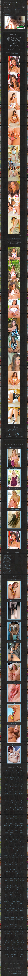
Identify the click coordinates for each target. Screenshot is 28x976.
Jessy (5, 850)
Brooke (6, 800)
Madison (6, 887)
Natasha (21, 906)
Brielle (7, 798)
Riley (5, 919)
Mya (17, 903)
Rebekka (7, 917)
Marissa (16, 892)
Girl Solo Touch (7, 12)
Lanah (22, 869)
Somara (7, 933)
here (16, 53)
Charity (15, 807)
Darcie (16, 816)
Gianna (17, 828)
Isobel (6, 839)
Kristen (21, 864)
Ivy (13, 839)
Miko (22, 899)
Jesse (17, 848)
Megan (6, 896)
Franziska (7, 828)
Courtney (17, 811)
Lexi (23, 873)
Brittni (20, 798)
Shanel (16, 929)
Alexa (22, 772)
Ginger (21, 828)
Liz (23, 880)
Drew (6, 821)
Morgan (12, 903)
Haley (21, 830)
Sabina (11, 922)
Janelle (20, 841)
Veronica (17, 951)
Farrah (14, 825)
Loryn (9, 883)
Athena (6, 789)
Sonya (11, 933)
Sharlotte (21, 929)
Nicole (13, 908)
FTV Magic (6, 13)
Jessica (22, 848)
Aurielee (22, 789)
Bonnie (16, 795)
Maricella (22, 890)
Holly (5, 837)
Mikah (14, 899)
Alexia (13, 775)
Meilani (11, 896)
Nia (5, 908)
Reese (12, 917)
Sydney (11, 940)
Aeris (21, 770)
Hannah (16, 832)
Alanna (14, 772)
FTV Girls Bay (18, 13)
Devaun (16, 818)
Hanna (11, 832)
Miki (19, 899)
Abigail (7, 770)
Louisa (14, 883)
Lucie (18, 883)
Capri (12, 802)
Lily (22, 878)
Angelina (12, 782)
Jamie (15, 841)
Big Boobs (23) (7, 570)
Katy (16, 857)
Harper (6, 834)
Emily (5, 823)
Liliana (10, 878)
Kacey (14, 853)
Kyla (11, 867)
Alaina (5, 772)
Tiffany (18, 945)
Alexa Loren (8, 775)
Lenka (14, 873)
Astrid (21, 786)
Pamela (16, 912)
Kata (18, 855)
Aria (18, 784)
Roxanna (18, 919)
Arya (7, 786)
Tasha (13, 942)
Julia (6, 853)
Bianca (6, 795)
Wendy (16, 954)
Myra (21, 903)
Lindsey (11, 880)
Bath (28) (5, 567)
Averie (15, 791)
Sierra (18, 931)
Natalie (16, 906)
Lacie (10, 869)
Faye (18, 825)
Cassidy (17, 805)
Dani (11, 814)
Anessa (7, 782)
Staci (11, 935)
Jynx (10, 853)
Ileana (13, 837)
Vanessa (7, 951)
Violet (11, 954)
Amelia (12, 779)
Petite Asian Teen (7, 10)
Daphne (12, 816)
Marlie (6, 894)
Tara (5, 942)
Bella (16, 793)
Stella (15, 935)
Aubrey (11, 789)
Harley (21, 832)
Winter (8, 956)
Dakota (7, 814)
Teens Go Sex (7, 14)
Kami (5, 855)
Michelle (10, 899)
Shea (5, 931)
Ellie (22, 821)
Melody (21, 896)
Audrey (16, 789)
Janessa (6, 844)
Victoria (6, 954)
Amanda (20, 777)
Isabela (22, 837)
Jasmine (17, 844)
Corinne (6, 811)
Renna (17, 917)
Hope (9, 837)
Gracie (7, 830)
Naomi (11, 906)
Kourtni (16, 864)
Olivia (16, 910)
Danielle (21, 814)
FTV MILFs (17, 10)
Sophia (16, 933)
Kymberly (20, 867)
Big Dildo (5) (6, 571)
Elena (10, 821)
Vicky (22, 951)
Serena (6, 929)
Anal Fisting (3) (7, 560)
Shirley (9, 931)
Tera (5, 945)
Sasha (20, 924)
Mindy (9, 901)
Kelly (6, 860)
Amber (7, 779)
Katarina (22, 855)
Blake (11, 795)
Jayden (6, 846)
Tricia (12, 947)
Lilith (15, 878)
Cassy (21, 805)
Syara (6, 940)
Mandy (16, 890)
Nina (22, 908)
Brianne (21, 795)
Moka (18, 901)
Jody (18, 850)
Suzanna (21, 938)
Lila (21, 876)
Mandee (11, 890)
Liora (16, 880)
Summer (12, 938)
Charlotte (21, 807)
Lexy (11, 876)
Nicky (9, 908)
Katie (13, 857)
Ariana (22, 784)
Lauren (20, 871)
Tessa (9, 945)
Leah (10, 873)
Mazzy (15, 894)
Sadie (21, 922)
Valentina (12, 949)
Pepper (6, 915)
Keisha (20, 857)
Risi (9, 919)
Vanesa (22, 949)
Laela (14, 869)
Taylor (22, 942)
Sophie (21, 933)
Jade (7, 841)
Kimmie (11, 862)
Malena (18, 887)
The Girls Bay (7, 9)
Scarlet (6, 926)
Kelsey (11, 860)
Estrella (6, 825)
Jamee (11, 841)
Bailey (6, 793)
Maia (14, 887)
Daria (21, 816)
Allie (11, 777)
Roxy (22, 919)
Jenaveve (17, 846)
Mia (5, 899)
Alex (19, 772)
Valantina (6, 949)
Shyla (14, 931)
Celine (10, 807)
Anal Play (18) (6, 561)
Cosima (11, 811)
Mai (10, 887)
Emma (10, 823)
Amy (21, 779)
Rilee (21, 917)
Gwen (11, 830)
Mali (23, 887)
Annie (5, 784)
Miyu (14, 901)
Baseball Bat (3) (7, 565)
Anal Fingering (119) (8, 558)
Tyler (20, 947)
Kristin (7, 867)
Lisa (20, 880)
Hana (6, 832)
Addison (12, 770)
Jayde (22, 844)
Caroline (7, 805)
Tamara (21, 940)
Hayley (17, 834)
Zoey (20, 956)
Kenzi (6, 862)
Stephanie (20, 935)
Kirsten (21, 862)
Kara (9, 855)
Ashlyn (16, 786)
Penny (21, 912)
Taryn (9, 942)
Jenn (22, 846)
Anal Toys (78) (7, 563)
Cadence (16, 800)
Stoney (6, 938)
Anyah (10, 784)
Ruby (7, 922)
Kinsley (16, 862)
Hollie (21, 834)
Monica (7, 903)
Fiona (22, 825)
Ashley (11, 786)
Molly (22, 901)
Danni (7, 816)
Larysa (15, 871)
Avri (23, 791)
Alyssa (15, 777)
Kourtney (11, 864)
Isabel (18, 837)
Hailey (16, 830)
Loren (5, 883)
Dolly (21, 818)
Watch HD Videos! (14, 432)
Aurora (5, 791)
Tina (23, 945)
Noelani (7, 910)
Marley (21, 892)
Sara (7, 924)
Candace (7, 802)
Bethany (21, 793)
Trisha (16, 947)
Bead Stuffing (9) (7, 568)
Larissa (11, 871)
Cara (16, 802)
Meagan (21, 894)
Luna (23, 883)
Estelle (22, 823)
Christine (12, 809)
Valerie (17, 949)
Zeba (12, 956)
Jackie (17, 839)
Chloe (7, 809)
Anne (21, 782)
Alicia (18, 775)
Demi (7, 818)
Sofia (23, 931)
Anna (17, 782)
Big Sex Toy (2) (7, 573)
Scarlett (12, 926)
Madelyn (15, 885)
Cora (21, 809)
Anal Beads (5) (7, 557)
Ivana (10, 839)
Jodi (14, 850)
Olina (12, 910)
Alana (9, 772)
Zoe (16, 956)
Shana (11, 929)
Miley (5, 901)
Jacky (22, 839)
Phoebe (11, 915)
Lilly (19, 878)
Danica (15, 814)
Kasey (13, 855)
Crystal (22, 811)
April (14, 784)
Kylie (15, 867)
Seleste (17, 926)
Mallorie (6, 890)
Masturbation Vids (18, 9)
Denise (11, 818)
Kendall (16, 860)
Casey (11, 805)
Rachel (16, 915)
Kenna (21, 860)
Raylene (22, 915)
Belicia (11, 793)
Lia (14, 876)
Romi (12, 919)
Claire (17, 809)
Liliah (6, 878)
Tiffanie (13, 945)
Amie (17, 779)
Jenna (5, 848)
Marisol (11, 892)
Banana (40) (6, 564)
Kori (6, 864)
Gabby (12, 828)
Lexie (7, 876)
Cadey (21, 800)
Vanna (11, 951)
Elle (19, 821)
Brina (16, 798)
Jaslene (11, 844)
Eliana (14, 821)
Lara (7, 871)
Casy (6, 807)
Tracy (8, 947)
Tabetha (16, 940)
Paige (6, 912)
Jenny (10, 848)
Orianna (21, 910)
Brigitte (12, 798)
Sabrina (16, 922)
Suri (17, 938)
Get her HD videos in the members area (14, 240)
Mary (11, 894)
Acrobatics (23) (7, 555)
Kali (22, 853)
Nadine (6, 906)
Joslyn (22, 850)
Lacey (5, 869)
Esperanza (16, 823)
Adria (17, 770)
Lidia (18, 876)
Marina (6, 892)
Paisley (11, 912)
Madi (20, 885)
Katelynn (8, 857)
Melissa (16, 896)
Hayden (12, 834)
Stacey (6, 935)
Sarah (11, 924)
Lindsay (6, 880)
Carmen (21, 802)
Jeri (14, 848)
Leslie (18, 873)
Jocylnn (10, 850)
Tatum (17, 942)
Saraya (15, 924)
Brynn (11, 800)
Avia (20, 791)
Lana (18, 869)
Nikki (18, 908)
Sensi (21, 926)
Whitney (21, 954)
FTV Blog (17, 12)
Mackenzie (9, 885)
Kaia (18, 853)
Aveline (10, 791)
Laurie (5, 873)
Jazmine (12, 846)
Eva (10, 825)
